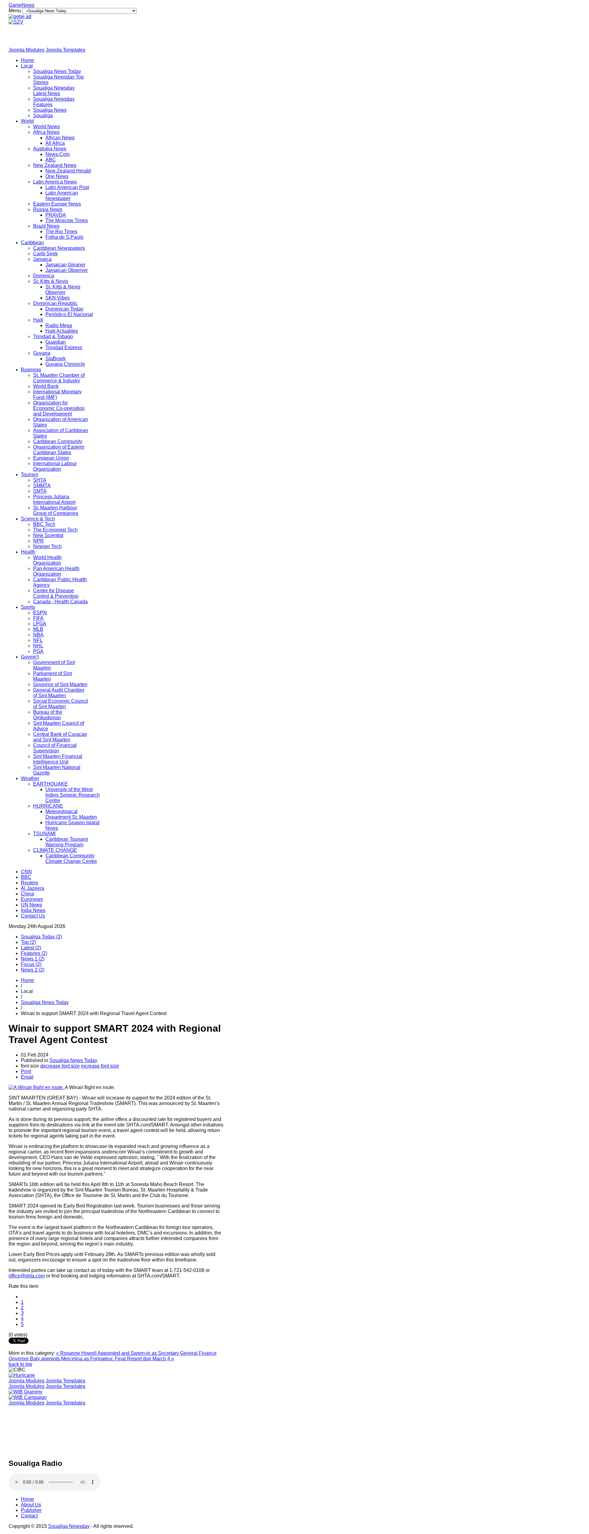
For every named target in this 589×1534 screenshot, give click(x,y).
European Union (51, 458)
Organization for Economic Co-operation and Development (59, 408)
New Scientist (48, 535)
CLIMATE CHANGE (55, 850)
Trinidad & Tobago (53, 336)
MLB (38, 629)
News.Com (57, 154)
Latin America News (55, 181)
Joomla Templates (65, 49)
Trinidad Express (63, 347)
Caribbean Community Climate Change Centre (71, 858)
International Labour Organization (55, 466)
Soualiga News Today (57, 71)
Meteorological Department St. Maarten (71, 814)
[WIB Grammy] (25, 1391)
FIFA (38, 618)
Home (27, 60)
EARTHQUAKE (50, 783)
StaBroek (55, 358)
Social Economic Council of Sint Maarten (60, 703)
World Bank (46, 386)
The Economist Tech (55, 529)
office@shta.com (27, 1275)
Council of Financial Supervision (55, 748)
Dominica (43, 275)
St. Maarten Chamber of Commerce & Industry (59, 378)
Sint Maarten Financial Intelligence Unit (57, 759)
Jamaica (42, 259)
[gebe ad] (20, 16)
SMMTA (42, 485)
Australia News (49, 148)
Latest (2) (31, 947)
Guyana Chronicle (65, 364)
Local (27, 65)
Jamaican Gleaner (65, 264)
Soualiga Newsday (69, 1526)
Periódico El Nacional (69, 314)
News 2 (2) (32, 969)
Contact (29, 1515)
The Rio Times (61, 231)
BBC (26, 877)
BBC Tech (44, 524)
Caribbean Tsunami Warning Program (66, 842)
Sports (28, 607)
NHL (38, 645)
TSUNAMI (44, 833)
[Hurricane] (22, 1375)
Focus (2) (31, 964)
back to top (20, 1364)
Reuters (29, 882)
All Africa (55, 143)
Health (28, 551)
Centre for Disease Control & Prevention (56, 593)
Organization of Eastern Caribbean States (58, 449)
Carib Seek (45, 253)
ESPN (40, 612)
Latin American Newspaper (61, 195)
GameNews (21, 5)
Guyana (41, 353)
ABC (50, 159)
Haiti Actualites (61, 331)
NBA (38, 634)
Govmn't (30, 656)
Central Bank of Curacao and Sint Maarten (60, 737)
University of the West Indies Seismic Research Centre (72, 795)
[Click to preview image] (37, 1087)
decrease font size (60, 1065)
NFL (38, 640)
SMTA (40, 491)
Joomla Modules (26, 49)
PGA (38, 651)
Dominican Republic (55, 303)
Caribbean (32, 242)
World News (46, 126)
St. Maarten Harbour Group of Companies (55, 510)
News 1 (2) (32, 958)
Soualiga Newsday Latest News (54, 90)
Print (26, 1071)
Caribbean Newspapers (59, 248)
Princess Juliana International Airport (54, 499)
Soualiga (43, 115)
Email (27, 1077)
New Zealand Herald (68, 170)
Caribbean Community (57, 441)
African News (60, 137)
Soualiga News (50, 110)
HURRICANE (48, 806)
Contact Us (33, 915)
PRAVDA (55, 215)
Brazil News (46, 226)
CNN (26, 871)
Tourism (29, 474)
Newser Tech (47, 546)
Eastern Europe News (57, 204)
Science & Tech (38, 518)
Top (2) (28, 942)
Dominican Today (64, 308)
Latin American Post (67, 187)
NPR (38, 540)
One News (56, 176)
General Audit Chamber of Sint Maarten (58, 692)
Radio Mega (58, 325)
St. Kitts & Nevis (50, 281)
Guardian (55, 342)
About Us (31, 1504)
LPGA (39, 623)
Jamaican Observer (66, 270)
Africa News (46, 132)
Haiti (38, 320)
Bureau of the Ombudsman (47, 714)
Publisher (31, 1510)
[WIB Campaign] (28, 1397)
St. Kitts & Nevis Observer (62, 289)
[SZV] (16, 22)
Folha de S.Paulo (64, 237)
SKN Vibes (57, 297)
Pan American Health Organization (56, 571)
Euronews (32, 899)
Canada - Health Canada (60, 601)
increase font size (100, 1065)
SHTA (39, 480)
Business (31, 369)
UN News (31, 904)
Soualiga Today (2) (41, 936)
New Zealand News (54, 165)
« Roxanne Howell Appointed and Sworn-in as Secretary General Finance (136, 1353)
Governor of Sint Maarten (60, 684)
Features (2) (34, 953)
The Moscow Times (66, 220)
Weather (30, 778)
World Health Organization (47, 560)
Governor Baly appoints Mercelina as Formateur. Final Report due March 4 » (91, 1358)
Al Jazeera (32, 888)
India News (33, 910)
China (27, 893)
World (27, 121)
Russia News (47, 209)
